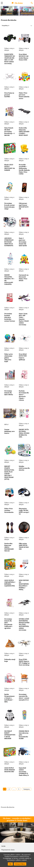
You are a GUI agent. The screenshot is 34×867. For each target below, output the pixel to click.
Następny (26, 789)
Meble (3, 846)
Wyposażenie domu (8, 850)
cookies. (24, 860)
